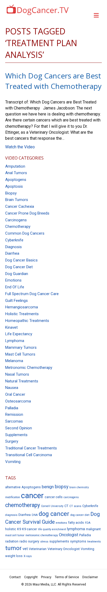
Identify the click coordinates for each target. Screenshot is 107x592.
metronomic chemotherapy (28, 367)
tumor (13, 548)
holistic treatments (22, 314)
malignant (93, 529)
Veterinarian (37, 549)
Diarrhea (24, 515)
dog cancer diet (19, 267)
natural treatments (21, 381)
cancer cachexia (19, 206)
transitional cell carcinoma (28, 455)
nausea (11, 387)
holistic (10, 529)
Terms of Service (67, 577)
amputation (15, 166)
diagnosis (13, 247)
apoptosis (14, 186)
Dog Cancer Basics (21, 260)
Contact (15, 577)
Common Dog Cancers (24, 233)
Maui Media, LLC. (45, 584)
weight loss (14, 556)
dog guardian (16, 273)
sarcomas (14, 421)
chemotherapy (17, 226)
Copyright (31, 577)
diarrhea (12, 253)
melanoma (14, 360)
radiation (11, 541)
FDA (87, 522)
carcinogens (16, 220)
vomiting (13, 461)
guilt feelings (16, 300)
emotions (13, 280)
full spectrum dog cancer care (32, 293)
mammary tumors (21, 347)
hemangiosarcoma (21, 307)
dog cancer (54, 513)
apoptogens (15, 179)
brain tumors (16, 199)
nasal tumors (17, 374)
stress (44, 541)
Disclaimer (90, 577)
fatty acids (76, 522)
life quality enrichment (52, 529)
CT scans (75, 506)
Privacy (46, 577)
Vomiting (87, 549)
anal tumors (16, 172)
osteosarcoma (18, 401)
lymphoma (14, 340)
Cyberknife (90, 506)
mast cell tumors (20, 354)
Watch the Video (20, 146)
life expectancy (18, 334)
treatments (94, 541)
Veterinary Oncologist (64, 549)
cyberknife (14, 240)
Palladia (11, 408)
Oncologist (68, 534)
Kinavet (11, 327)
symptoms (78, 541)
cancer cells (54, 497)
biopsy (11, 193)
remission (14, 414)
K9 (19, 529)
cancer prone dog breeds (27, 213)
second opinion (18, 428)
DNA (35, 515)
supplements (16, 434)
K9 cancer (29, 529)
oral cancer (15, 394)
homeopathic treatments (27, 320)
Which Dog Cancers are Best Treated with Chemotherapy (53, 81)
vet (25, 549)
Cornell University (52, 506)
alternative (13, 487)
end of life (14, 287)
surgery (11, 441)
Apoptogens (31, 487)
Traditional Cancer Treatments (31, 448)
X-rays (28, 556)
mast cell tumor (14, 535)
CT (66, 506)
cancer (32, 495)
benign (48, 486)
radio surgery (29, 541)
